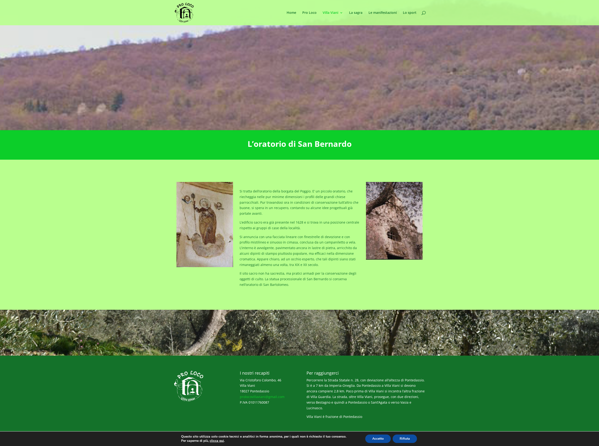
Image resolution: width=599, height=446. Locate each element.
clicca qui (217, 441)
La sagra (355, 13)
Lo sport (409, 13)
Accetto (378, 438)
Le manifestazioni (383, 13)
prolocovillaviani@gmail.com (262, 396)
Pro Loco (309, 13)
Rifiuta (405, 438)
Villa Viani (330, 13)
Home (291, 13)
